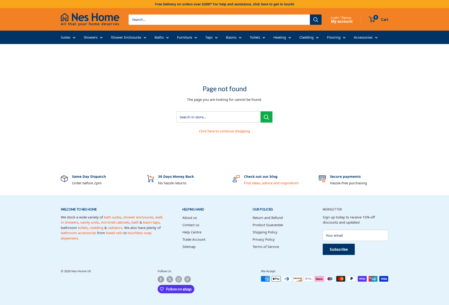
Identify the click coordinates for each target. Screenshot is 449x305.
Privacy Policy (264, 239)
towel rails (114, 232)
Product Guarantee (268, 224)
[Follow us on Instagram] (178, 279)
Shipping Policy (265, 232)
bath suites (112, 217)
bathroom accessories (78, 232)
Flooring (333, 37)
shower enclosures (138, 217)
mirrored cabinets (115, 222)
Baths (159, 37)
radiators (115, 227)
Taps (209, 37)
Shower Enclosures (126, 37)
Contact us (190, 224)
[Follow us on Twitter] (170, 279)
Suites (65, 37)
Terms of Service (266, 246)
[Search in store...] (266, 117)
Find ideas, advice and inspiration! (271, 183)
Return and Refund (268, 217)
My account (342, 21)
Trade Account (193, 239)
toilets (83, 227)
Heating (279, 37)
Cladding (306, 37)
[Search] (316, 20)
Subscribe (339, 249)
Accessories (363, 37)
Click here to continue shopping (224, 131)
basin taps (151, 222)
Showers (91, 37)
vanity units (89, 222)
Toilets (255, 37)
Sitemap (189, 246)
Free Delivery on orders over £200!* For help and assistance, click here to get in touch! (224, 4)
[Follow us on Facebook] (161, 279)
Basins (231, 37)
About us (189, 217)
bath (135, 222)
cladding (96, 227)
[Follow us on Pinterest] (187, 279)
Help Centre (191, 232)
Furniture (184, 37)
